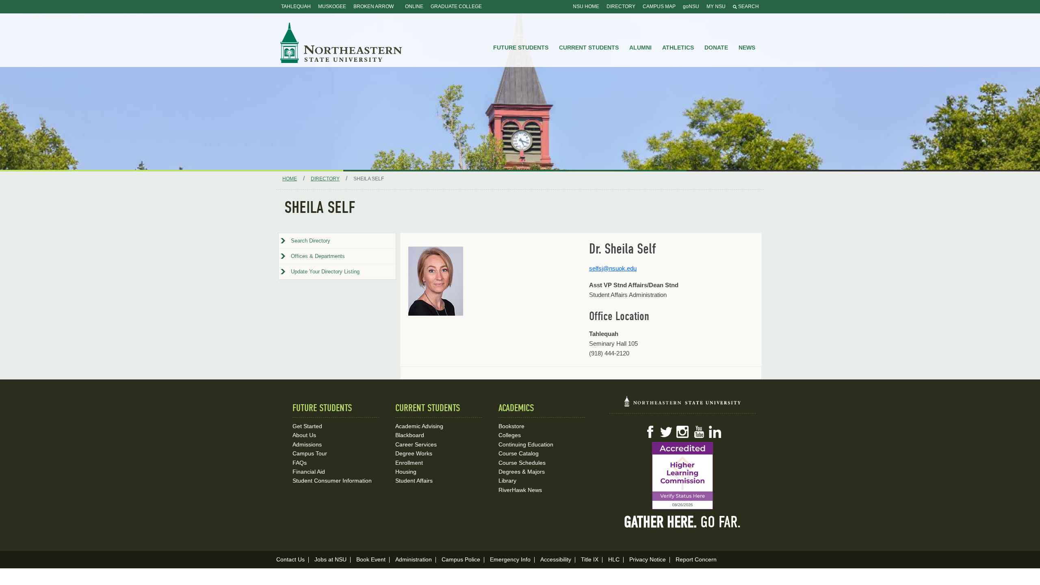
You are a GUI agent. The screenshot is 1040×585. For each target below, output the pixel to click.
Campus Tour (309, 453)
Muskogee (332, 6)
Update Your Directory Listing (325, 272)
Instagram (682, 432)
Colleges (509, 435)
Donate (716, 47)
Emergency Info (510, 559)
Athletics (678, 47)
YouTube (699, 432)
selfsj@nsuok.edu (613, 268)
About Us (304, 435)
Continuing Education (525, 444)
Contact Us (290, 559)
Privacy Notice (647, 559)
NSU (341, 42)
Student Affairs (414, 480)
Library (507, 480)
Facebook (650, 432)
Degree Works (413, 453)
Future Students (520, 47)
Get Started (307, 426)
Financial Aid (308, 471)
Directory (621, 6)
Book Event (371, 559)
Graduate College (456, 6)
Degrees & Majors (521, 471)
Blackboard (409, 435)
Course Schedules (522, 462)
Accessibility (555, 559)
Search (748, 6)
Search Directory (310, 241)
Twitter (666, 432)
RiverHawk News (520, 490)
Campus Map (659, 6)
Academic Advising (419, 426)
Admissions (307, 444)
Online (414, 6)
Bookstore (511, 426)
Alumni (640, 47)
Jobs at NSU (330, 559)
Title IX (589, 559)
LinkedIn (715, 432)
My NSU (716, 6)
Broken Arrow (373, 6)
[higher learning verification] (682, 475)
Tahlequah (296, 6)
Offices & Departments (318, 256)
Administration (413, 559)
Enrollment (409, 462)
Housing (405, 471)
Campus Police (461, 559)
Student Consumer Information (332, 480)
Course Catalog (518, 453)
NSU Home (586, 6)
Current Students (589, 47)
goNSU (691, 6)
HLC (614, 559)
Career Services (416, 444)
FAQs (299, 462)
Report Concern (696, 559)
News (747, 47)
